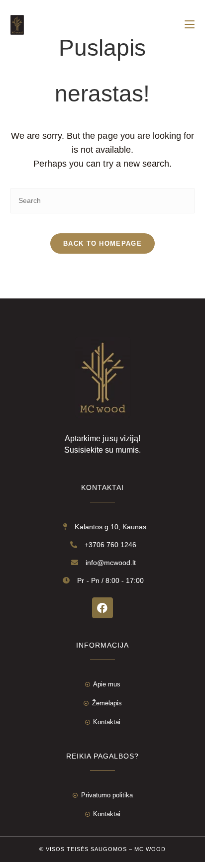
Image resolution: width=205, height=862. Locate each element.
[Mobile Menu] (190, 25)
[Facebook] (102, 607)
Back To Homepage (102, 243)
